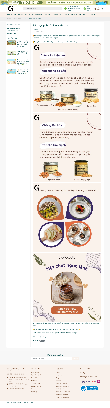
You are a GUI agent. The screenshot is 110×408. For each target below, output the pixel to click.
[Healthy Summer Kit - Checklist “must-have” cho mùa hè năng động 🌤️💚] (11, 61)
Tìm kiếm (58, 372)
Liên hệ (33, 389)
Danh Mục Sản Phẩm (37, 375)
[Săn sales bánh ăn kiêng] (55, 2)
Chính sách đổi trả (61, 389)
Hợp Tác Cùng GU (36, 386)
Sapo (32, 402)
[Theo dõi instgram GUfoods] (84, 373)
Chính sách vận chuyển (62, 386)
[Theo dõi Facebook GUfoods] (80, 373)
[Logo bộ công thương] (89, 388)
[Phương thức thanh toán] (90, 381)
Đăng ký (89, 10)
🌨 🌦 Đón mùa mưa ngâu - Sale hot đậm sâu (22, 53)
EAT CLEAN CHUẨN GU (13, 28)
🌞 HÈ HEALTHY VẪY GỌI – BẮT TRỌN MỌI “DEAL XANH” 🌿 (23, 71)
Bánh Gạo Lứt (35, 372)
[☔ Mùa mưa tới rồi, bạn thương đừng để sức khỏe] (11, 42)
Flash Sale (34, 378)
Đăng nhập (88, 7)
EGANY (21, 402)
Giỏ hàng (58, 380)
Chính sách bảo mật (61, 383)
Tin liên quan (12, 38)
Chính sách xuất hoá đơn (63, 392)
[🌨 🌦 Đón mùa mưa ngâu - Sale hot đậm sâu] (11, 53)
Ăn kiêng (42, 340)
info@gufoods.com (18, 389)
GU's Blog (34, 392)
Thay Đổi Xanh (35, 383)
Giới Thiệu (34, 380)
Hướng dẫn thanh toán (62, 397)
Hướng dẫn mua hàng (62, 394)
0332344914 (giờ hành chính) (74, 9)
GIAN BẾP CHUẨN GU (13, 31)
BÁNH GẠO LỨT (11, 33)
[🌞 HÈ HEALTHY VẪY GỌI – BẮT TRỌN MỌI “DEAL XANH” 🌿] (11, 71)
